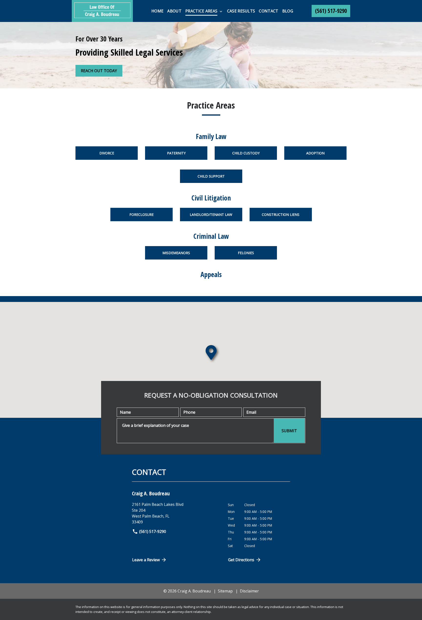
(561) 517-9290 (152, 531)
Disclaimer (249, 591)
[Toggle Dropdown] (221, 11)
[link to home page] (102, 11)
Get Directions (241, 559)
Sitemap (225, 591)
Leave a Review (146, 559)
